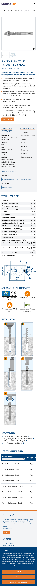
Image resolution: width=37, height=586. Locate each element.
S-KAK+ (34, 11)
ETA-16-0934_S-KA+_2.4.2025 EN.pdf (15, 437)
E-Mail (6, 533)
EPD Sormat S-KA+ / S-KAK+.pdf (14, 441)
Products (6, 11)
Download (9, 119)
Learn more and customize (18, 582)
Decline (18, 577)
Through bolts (15, 11)
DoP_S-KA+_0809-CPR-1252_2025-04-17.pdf (18, 439)
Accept (18, 572)
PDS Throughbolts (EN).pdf (13, 443)
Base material (7, 457)
